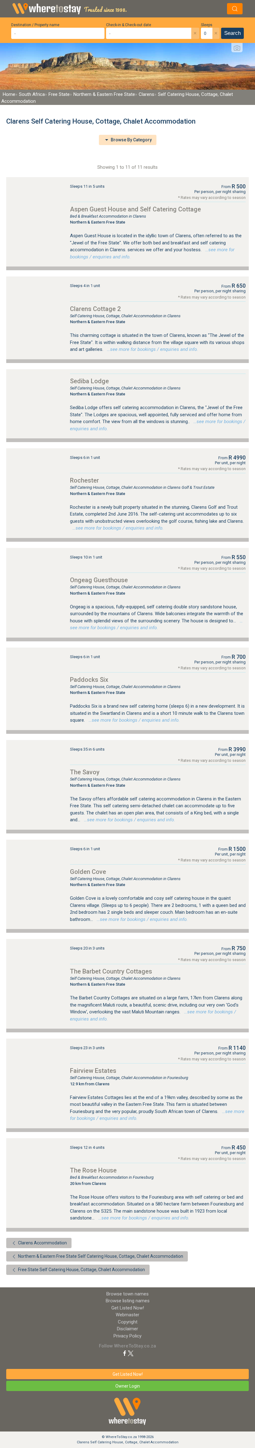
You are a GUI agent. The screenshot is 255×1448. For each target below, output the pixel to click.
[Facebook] (125, 1353)
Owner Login (127, 1386)
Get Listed (127, 1308)
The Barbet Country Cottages (111, 971)
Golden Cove (88, 871)
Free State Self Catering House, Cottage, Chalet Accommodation (81, 1269)
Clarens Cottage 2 (95, 309)
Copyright (127, 1322)
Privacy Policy (127, 1336)
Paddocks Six (89, 679)
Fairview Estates (93, 1070)
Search (232, 33)
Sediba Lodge (89, 381)
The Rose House (93, 1170)
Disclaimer (127, 1329)
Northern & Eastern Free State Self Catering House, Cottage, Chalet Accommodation (100, 1256)
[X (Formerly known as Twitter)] (130, 1353)
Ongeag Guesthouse (99, 580)
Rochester (84, 480)
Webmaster (127, 1315)
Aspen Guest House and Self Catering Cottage (135, 209)
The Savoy (85, 772)
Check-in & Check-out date (128, 25)
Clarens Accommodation (42, 1242)
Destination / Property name (35, 25)
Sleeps (206, 25)
